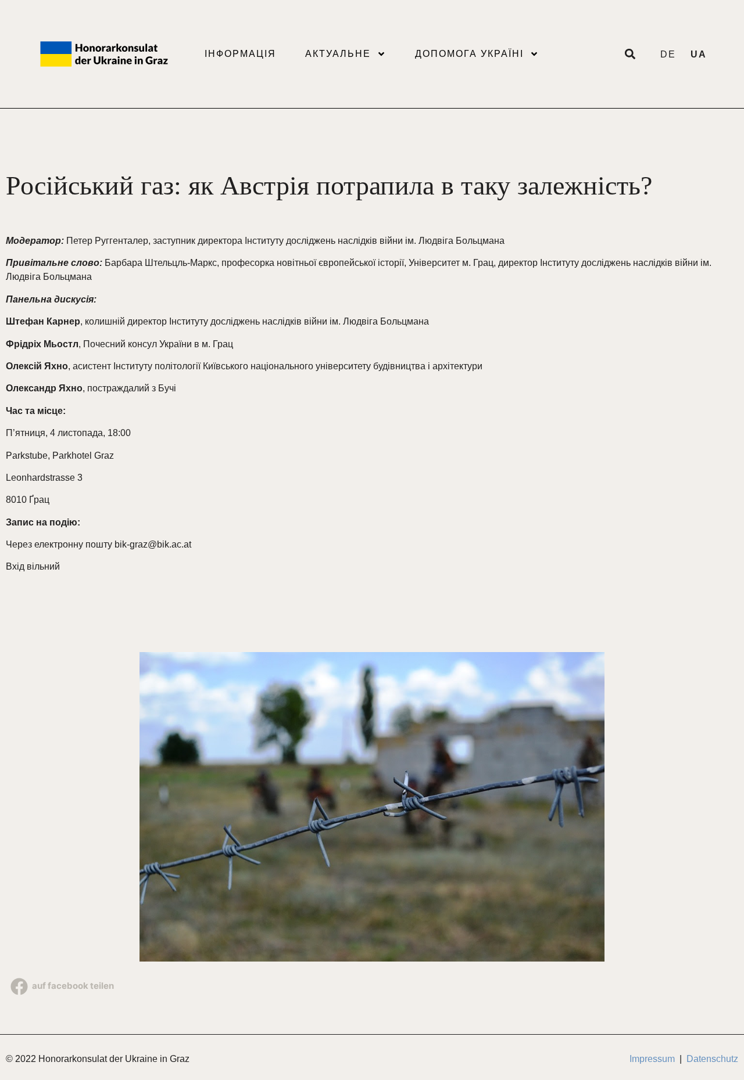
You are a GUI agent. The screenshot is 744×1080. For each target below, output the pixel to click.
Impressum (652, 1059)
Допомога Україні (469, 54)
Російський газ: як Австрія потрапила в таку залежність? (329, 185)
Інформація (240, 54)
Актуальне (338, 54)
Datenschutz (712, 1059)
